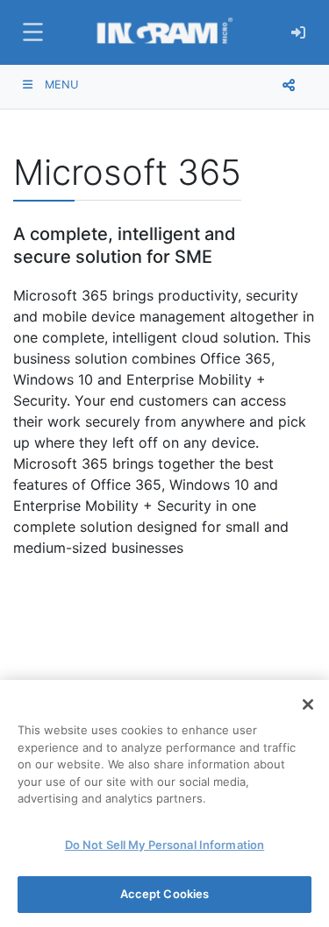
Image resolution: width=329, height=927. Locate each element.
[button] (31, 32)
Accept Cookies (165, 894)
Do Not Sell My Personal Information (165, 845)
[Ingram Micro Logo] (164, 32)
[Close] (308, 704)
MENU (59, 84)
